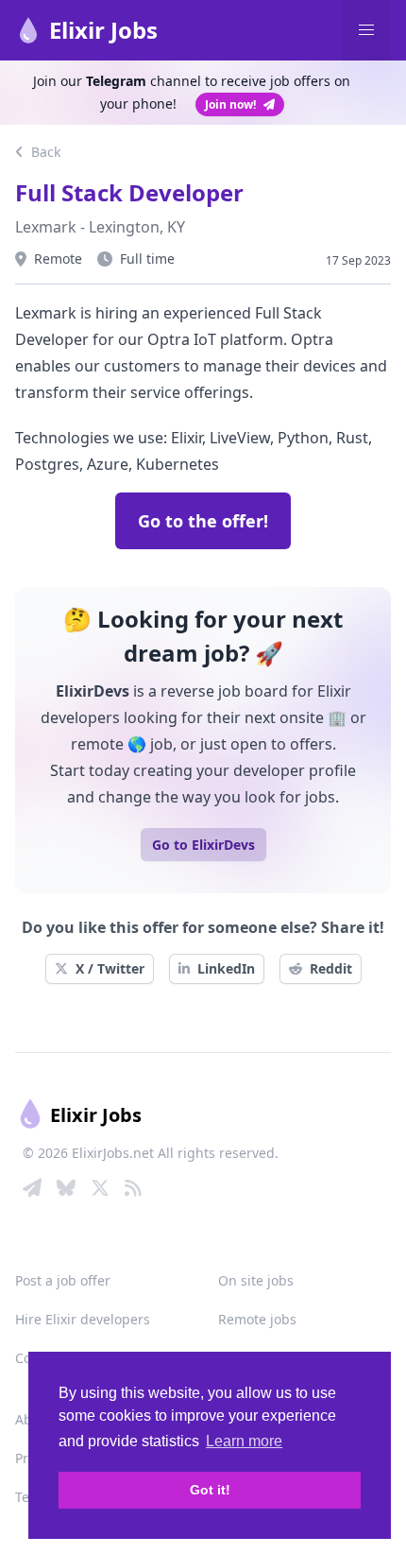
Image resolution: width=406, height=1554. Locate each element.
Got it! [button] (210, 1489)
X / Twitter (110, 968)
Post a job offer (62, 1280)
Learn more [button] (244, 1441)
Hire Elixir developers (82, 1319)
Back (43, 152)
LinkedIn (226, 968)
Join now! (230, 104)
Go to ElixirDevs (203, 845)
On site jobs (256, 1280)
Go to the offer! (203, 520)
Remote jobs (257, 1319)
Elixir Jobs (103, 29)
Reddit (331, 968)
